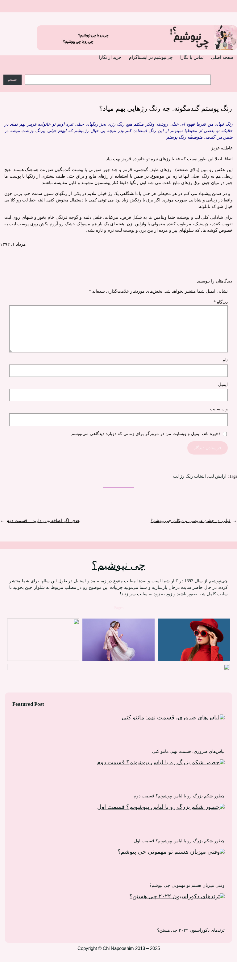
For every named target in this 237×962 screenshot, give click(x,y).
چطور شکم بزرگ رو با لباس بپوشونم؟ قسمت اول (179, 841)
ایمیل (223, 384)
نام (225, 360)
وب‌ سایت (219, 409)
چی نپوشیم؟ (118, 565)
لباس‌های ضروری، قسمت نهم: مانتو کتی (188, 751)
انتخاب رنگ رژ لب (189, 476)
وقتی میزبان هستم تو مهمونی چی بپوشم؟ (187, 885)
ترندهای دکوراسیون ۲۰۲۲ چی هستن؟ (191, 930)
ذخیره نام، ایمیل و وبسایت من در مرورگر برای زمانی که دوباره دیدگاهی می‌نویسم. (145, 433)
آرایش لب (217, 476)
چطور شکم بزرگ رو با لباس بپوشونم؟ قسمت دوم (179, 796)
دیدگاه (221, 302)
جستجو (12, 79)
